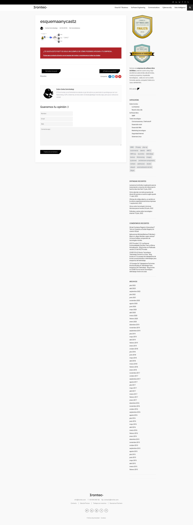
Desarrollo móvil (137, 124)
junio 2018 (132, 355)
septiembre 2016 (134, 412)
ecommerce (134, 150)
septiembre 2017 (134, 379)
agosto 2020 (133, 303)
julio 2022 (132, 294)
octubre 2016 (133, 409)
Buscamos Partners (116, 503)
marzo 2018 (133, 364)
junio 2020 (132, 306)
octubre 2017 (133, 376)
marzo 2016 (133, 430)
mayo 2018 (133, 358)
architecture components (147, 160)
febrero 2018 (133, 367)
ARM (131, 147)
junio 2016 (132, 421)
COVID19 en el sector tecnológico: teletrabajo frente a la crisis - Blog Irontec (140, 254)
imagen (149, 157)
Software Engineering (138, 7)
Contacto (74, 503)
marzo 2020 (133, 315)
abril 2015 (132, 463)
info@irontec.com (80, 500)
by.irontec (141, 154)
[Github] (185, 2)
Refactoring (140, 157)
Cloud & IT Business (121, 7)
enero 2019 (133, 346)
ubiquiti (132, 167)
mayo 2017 (133, 388)
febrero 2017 (133, 397)
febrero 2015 (133, 469)
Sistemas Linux (136, 136)
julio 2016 (132, 418)
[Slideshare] (179, 2)
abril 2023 (132, 288)
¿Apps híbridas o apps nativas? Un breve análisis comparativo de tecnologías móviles (142, 238)
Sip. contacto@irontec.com (110, 500)
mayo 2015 (133, 460)
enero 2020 (133, 321)
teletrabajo (149, 154)
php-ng (145, 147)
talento (142, 150)
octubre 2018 (133, 349)
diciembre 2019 (134, 324)
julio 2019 (132, 334)
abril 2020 (132, 312)
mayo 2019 (133, 337)
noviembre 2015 (134, 442)
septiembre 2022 (134, 291)
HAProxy (133, 154)
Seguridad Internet (138, 133)
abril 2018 (132, 361)
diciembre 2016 (134, 403)
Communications (154, 7)
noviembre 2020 (134, 300)
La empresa (135, 107)
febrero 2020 (133, 318)
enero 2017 (133, 400)
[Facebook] (182, 2)
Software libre (134, 113)
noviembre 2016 (134, 406)
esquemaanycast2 (58, 21)
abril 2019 (132, 340)
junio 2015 (132, 457)
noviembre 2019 (134, 327)
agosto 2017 (133, 382)
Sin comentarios (74, 28)
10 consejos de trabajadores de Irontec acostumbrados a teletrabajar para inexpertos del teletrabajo (142, 258)
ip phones (133, 160)
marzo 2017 (133, 394)
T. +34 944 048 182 (94, 500)
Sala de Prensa (85, 503)
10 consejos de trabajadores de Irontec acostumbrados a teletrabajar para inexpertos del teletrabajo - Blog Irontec (142, 265)
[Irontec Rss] (188, 2)
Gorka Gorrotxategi (51, 28)
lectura (132, 157)
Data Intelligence (180, 7)
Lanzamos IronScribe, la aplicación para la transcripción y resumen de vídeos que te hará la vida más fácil (142, 187)
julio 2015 (132, 454)
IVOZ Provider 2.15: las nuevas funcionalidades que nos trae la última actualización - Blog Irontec (142, 245)
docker (149, 164)
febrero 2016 (133, 433)
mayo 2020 (133, 309)
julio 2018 (132, 352)
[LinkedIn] (176, 2)
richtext (132, 164)
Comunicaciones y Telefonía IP (141, 121)
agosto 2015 (133, 451)
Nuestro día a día (137, 110)
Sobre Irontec (133, 104)
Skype (132, 170)
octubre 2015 (133, 445)
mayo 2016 (133, 424)
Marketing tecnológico (139, 130)
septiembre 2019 (134, 330)
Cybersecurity (167, 7)
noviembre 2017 (134, 373)
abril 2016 (132, 427)
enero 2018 (133, 370)
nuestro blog (146, 70)
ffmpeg (138, 147)
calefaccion (141, 164)
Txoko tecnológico (135, 118)
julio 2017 (132, 385)
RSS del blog (133, 89)
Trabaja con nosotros (99, 503)
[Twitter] (173, 2)
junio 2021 (132, 297)
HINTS (149, 150)
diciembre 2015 (134, 439)
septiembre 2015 (134, 448)
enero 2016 (133, 436)
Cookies (103, 518)
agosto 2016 (133, 415)
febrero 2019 (133, 343)
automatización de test (144, 167)
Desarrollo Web (136, 127)
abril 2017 (132, 391)
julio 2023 (132, 285)
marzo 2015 (133, 466)
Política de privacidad (93, 518)
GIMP (133, 115)
